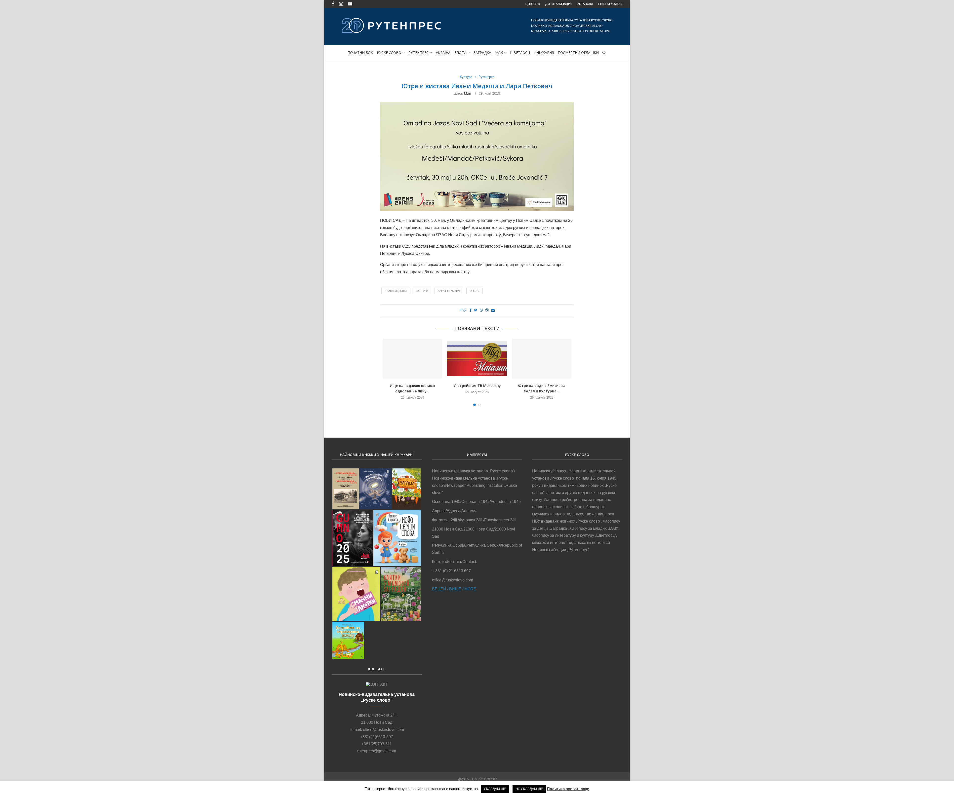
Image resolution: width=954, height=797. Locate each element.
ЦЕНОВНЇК (532, 4)
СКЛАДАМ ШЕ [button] (495, 789)
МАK (499, 52)
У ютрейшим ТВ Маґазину (477, 385)
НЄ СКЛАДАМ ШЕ (529, 789)
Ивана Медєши (396, 290)
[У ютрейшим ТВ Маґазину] (477, 359)
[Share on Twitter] (475, 310)
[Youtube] (350, 4)
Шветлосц (520, 52)
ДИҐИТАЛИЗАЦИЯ (558, 4)
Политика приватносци (568, 789)
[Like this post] (464, 310)
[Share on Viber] (487, 310)
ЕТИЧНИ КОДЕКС (610, 4)
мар (467, 93)
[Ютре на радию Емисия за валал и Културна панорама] (541, 359)
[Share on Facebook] (471, 310)
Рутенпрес (418, 52)
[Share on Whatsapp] (481, 310)
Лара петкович (449, 290)
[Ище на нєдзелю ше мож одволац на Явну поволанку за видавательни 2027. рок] (412, 359)
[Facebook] (333, 4)
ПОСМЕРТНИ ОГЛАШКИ (578, 52)
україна (443, 52)
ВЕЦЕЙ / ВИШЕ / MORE (454, 589)
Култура (466, 77)
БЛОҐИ (460, 52)
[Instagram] (341, 4)
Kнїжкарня (544, 52)
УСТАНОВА (585, 4)
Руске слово (389, 52)
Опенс (474, 290)
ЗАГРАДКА (482, 52)
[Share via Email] (493, 310)
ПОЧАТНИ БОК (360, 52)
